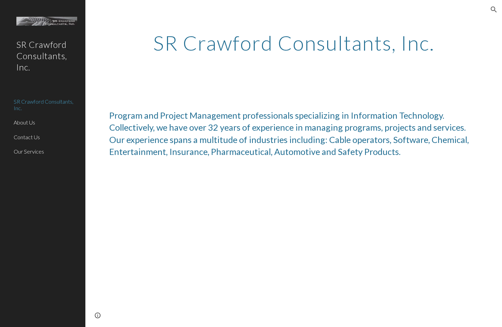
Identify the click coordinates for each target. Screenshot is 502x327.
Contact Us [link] (27, 137)
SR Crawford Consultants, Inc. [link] (43, 104)
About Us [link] (24, 122)
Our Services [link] (29, 151)
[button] (494, 9)
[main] (294, 43)
